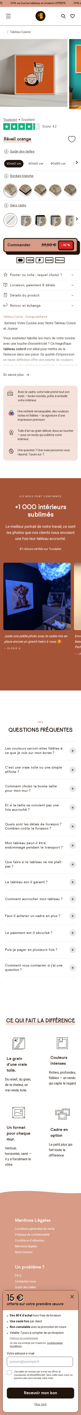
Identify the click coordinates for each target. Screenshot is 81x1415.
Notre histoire (24, 1252)
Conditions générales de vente (35, 1228)
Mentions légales (26, 1246)
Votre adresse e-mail (20, 1353)
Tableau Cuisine (20, 32)
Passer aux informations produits (36, 48)
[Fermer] (72, 1296)
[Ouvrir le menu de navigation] (8, 16)
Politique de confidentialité (32, 1234)
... (4, 32)
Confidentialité (55, 1343)
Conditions (16, 1346)
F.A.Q (18, 1275)
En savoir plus (14, 375)
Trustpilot (10, 120)
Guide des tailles (25, 1287)
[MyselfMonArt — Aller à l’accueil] (40, 16)
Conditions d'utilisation (29, 1240)
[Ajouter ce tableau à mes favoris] (72, 139)
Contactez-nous (25, 1281)
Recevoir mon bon (40, 1393)
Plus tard (40, 1404)
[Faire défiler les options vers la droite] (76, 162)
